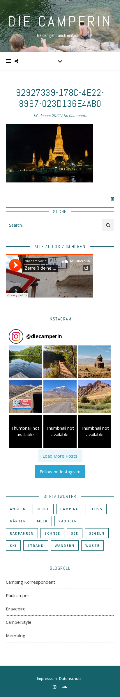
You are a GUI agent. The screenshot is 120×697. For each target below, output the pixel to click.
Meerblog (15, 635)
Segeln (97, 533)
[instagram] (55, 686)
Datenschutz (70, 678)
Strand (35, 545)
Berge (43, 509)
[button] (25, 361)
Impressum (47, 678)
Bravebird (16, 609)
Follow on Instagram (60, 471)
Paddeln (68, 521)
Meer (42, 521)
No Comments (75, 115)
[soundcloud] (64, 686)
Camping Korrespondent (30, 582)
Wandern (65, 545)
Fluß (96, 509)
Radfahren (22, 533)
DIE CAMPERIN (60, 21)
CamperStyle (18, 622)
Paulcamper (17, 595)
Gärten (18, 521)
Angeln (18, 509)
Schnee (52, 533)
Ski (13, 545)
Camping (69, 509)
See (74, 533)
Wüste (92, 545)
